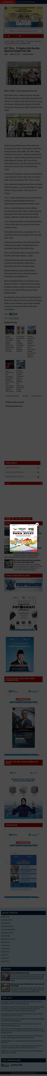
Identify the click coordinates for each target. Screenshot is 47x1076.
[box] (23, 538)
